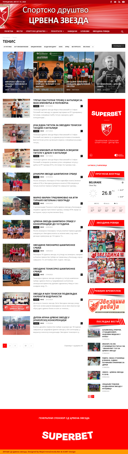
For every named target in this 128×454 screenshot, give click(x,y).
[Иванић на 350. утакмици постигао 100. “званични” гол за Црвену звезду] (94, 347)
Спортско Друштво (36, 31)
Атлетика (8, 47)
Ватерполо (76, 47)
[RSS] (119, 2)
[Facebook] (111, 2)
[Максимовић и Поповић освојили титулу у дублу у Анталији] (16, 158)
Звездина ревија (101, 31)
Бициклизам (36, 47)
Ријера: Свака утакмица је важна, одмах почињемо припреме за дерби (113, 361)
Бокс (61, 47)
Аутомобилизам (21, 47)
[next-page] (31, 346)
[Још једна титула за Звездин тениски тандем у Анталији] (16, 133)
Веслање (86, 47)
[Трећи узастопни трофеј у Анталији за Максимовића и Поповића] (16, 108)
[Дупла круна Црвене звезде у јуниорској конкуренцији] (16, 325)
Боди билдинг (50, 47)
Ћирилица (102, 165)
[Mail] (115, 2)
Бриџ (67, 47)
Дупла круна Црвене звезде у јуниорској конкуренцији (51, 319)
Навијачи (72, 31)
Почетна (8, 31)
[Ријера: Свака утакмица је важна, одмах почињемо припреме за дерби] (94, 361)
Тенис (36, 106)
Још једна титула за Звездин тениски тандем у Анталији (57, 126)
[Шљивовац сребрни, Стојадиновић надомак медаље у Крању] (94, 333)
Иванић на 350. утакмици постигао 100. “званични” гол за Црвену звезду (113, 347)
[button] (122, 32)
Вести (19, 31)
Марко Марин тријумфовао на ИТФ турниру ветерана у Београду (55, 199)
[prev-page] (89, 396)
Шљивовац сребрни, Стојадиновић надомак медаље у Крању (111, 333)
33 (25, 346)
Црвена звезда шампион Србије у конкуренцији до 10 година (54, 223)
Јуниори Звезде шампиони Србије (55, 173)
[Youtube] (123, 2)
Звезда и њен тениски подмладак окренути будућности (55, 295)
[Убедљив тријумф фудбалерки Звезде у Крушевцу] (94, 387)
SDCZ (7, 90)
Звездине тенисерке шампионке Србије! (54, 270)
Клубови (85, 31)
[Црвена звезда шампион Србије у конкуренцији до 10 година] (16, 229)
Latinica (91, 165)
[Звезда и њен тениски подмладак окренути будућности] (16, 301)
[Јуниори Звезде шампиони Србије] (16, 182)
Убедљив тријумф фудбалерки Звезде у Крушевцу (112, 386)
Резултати (56, 31)
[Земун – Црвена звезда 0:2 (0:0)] (94, 375)
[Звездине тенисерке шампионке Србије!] (16, 276)
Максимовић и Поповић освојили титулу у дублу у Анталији (55, 151)
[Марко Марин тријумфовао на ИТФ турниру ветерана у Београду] (16, 205)
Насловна (6, 37)
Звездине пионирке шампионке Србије (54, 246)
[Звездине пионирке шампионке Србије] (16, 253)
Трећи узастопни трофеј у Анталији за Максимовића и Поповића (57, 101)
